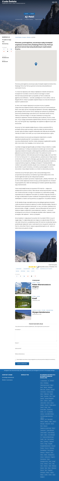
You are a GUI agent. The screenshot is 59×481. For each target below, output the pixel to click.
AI (48, 380)
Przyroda (23, 271)
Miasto (54, 421)
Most (42, 426)
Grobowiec (46, 396)
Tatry (53, 463)
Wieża (49, 468)
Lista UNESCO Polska (49, 414)
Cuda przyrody (26, 268)
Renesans (43, 452)
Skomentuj (5, 43)
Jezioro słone (43, 402)
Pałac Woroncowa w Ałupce (41, 286)
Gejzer (51, 394)
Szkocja (45, 463)
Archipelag (46, 382)
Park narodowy (51, 439)
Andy (42, 382)
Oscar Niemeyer (51, 434)
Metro (50, 421)
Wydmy (52, 472)
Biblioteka (50, 387)
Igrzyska (42, 398)
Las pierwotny (50, 411)
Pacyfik (42, 439)
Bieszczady (43, 389)
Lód (45, 419)
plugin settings (51, 370)
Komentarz (18, 329)
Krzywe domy (49, 409)
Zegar (54, 474)
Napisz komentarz (39, 19)
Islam (42, 400)
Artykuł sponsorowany (45, 385)
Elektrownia (46, 394)
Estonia (34, 296)
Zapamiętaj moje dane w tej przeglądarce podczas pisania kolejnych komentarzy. (36, 359)
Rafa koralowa (50, 450)
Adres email (18, 348)
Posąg (46, 443)
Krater (46, 407)
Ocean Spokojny (51, 432)
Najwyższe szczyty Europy (46, 268)
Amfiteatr (52, 380)
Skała (28, 271)
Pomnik (42, 443)
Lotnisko (42, 419)
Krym (37, 268)
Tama (50, 463)
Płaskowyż (52, 448)
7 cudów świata (44, 380)
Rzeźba (45, 454)
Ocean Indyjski (44, 432)
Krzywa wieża (43, 409)
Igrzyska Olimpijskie (49, 398)
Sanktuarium (47, 457)
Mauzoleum (50, 419)
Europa (26, 13)
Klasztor (46, 405)
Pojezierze (52, 441)
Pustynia (42, 448)
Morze (52, 423)
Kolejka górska (53, 405)
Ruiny (52, 452)
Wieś (46, 468)
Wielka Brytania (49, 310)
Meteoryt (46, 421)
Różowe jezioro (51, 454)
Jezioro (50, 400)
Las (45, 411)
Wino (46, 470)
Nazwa (17, 343)
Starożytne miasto (44, 461)
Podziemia (46, 441)
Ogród (42, 434)
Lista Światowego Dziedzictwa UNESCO (47, 416)
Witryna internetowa (20, 354)
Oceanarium (43, 430)
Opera (45, 434)
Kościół (42, 407)
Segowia (53, 457)
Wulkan (47, 472)
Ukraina (32, 13)
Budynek (52, 389)
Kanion (52, 402)
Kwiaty (42, 411)
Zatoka (50, 474)
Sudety (53, 461)
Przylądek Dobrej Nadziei (45, 445)
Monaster (42, 423)
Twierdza (45, 465)
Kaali (34, 298)
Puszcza (47, 448)
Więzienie (50, 470)
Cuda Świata (18, 37)
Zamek (46, 474)
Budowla (48, 389)
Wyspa (42, 474)
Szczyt (32, 271)
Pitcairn (43, 310)
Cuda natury (18, 268)
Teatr (42, 465)
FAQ (3, 41)
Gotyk (42, 396)
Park (45, 439)
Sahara (42, 457)
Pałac (42, 441)
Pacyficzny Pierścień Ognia (48, 437)
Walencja (54, 465)
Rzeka (42, 454)
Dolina (42, 394)
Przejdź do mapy (6, 39)
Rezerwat (48, 452)
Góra (33, 268)
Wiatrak (42, 468)
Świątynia (42, 476)
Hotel (54, 396)
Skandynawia (43, 459)
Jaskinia (45, 400)
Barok (42, 387)
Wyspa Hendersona (41, 312)
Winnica (42, 470)
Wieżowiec (54, 468)
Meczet (42, 421)
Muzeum (45, 426)
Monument (48, 423)
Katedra (42, 405)
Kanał (48, 402)
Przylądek (50, 443)
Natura (17, 271)
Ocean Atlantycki (50, 430)
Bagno (52, 385)
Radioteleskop (43, 450)
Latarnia (42, 414)
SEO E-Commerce (8, 380)
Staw (50, 461)
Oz (41, 437)
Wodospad (43, 472)
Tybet (50, 465)
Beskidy (45, 387)
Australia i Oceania (36, 310)
